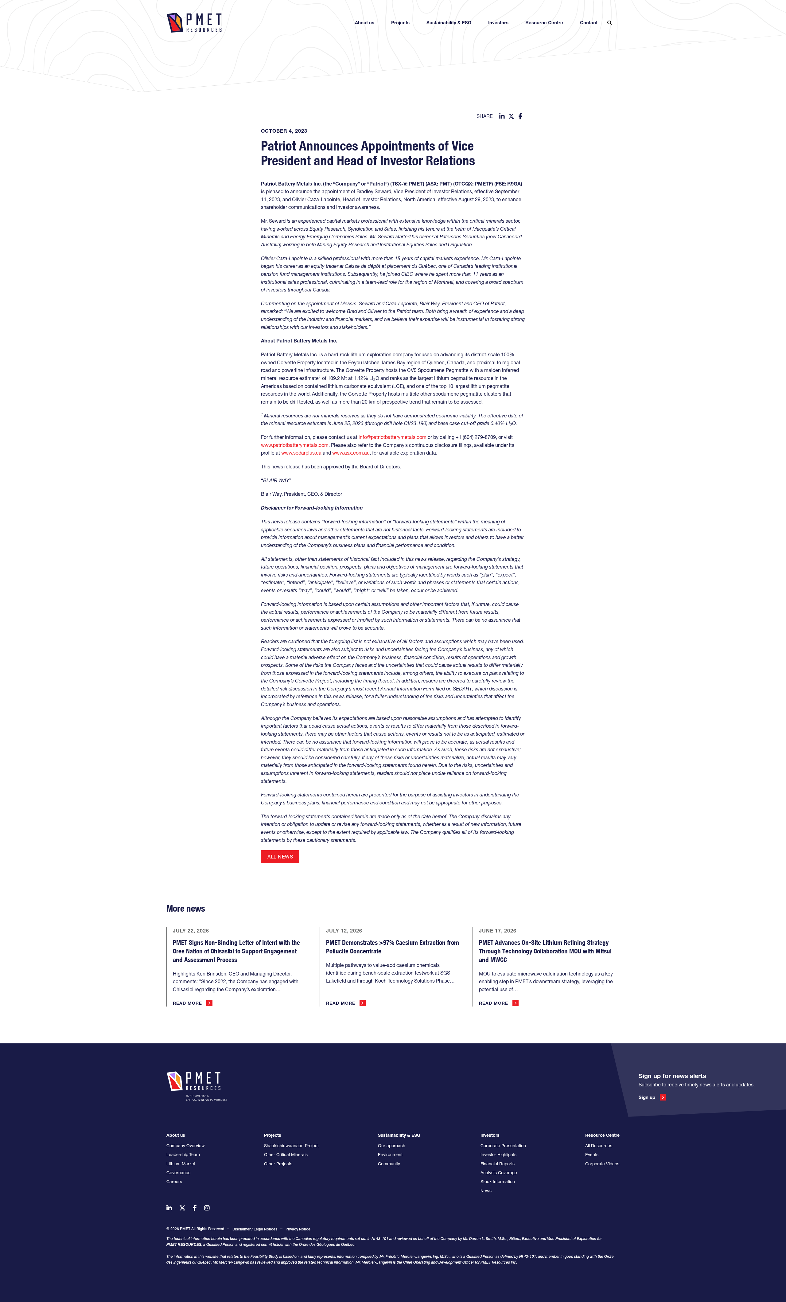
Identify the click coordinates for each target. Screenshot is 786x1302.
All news (280, 857)
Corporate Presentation (503, 1145)
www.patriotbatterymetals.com (295, 445)
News (486, 1191)
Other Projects (278, 1164)
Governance (178, 1172)
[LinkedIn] (502, 116)
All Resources (598, 1145)
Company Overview (185, 1145)
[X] (511, 116)
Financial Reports (498, 1164)
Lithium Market (180, 1164)
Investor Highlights (498, 1154)
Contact (588, 22)
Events (591, 1154)
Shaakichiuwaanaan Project (291, 1145)
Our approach (391, 1145)
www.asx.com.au (351, 453)
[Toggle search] (610, 23)
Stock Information (498, 1181)
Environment (390, 1154)
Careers (174, 1181)
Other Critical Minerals (286, 1154)
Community (389, 1164)
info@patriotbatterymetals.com (392, 437)
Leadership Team (183, 1154)
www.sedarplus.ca (301, 453)
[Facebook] (520, 116)
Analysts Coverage (499, 1172)
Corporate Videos (602, 1164)
